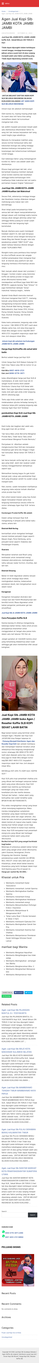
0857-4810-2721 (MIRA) (14, 1237)
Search (4, 1211)
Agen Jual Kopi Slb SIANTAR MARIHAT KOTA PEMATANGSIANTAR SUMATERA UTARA (19, 1171)
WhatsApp (7, 996)
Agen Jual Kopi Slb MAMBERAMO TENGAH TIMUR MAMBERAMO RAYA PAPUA (19, 1090)
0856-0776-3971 (16, 373)
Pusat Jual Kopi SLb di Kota (11, 1333)
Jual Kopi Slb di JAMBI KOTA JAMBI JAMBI (19, 613)
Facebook (19, 992)
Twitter (29, 992)
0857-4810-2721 (17, 370)
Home (4, 11)
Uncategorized (13, 11)
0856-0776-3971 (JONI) (14, 1233)
